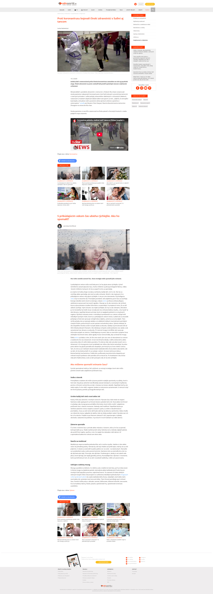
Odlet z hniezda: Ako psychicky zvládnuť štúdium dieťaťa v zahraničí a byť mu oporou (143, 51)
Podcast (85, 10)
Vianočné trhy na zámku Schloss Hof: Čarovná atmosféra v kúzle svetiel (143, 72)
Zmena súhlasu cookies (88, 582)
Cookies (84, 580)
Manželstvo (135, 103)
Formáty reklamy (111, 580)
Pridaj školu (60, 571)
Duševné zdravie (143, 106)
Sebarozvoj (136, 31)
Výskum (72, 490)
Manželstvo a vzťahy (139, 27)
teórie (105, 301)
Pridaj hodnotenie (62, 578)
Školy (121, 10)
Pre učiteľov (130, 559)
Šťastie (145, 99)
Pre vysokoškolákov (132, 563)
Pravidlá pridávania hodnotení (89, 575)
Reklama (109, 571)
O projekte (134, 571)
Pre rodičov (130, 557)
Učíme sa (135, 37)
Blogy (93, 10)
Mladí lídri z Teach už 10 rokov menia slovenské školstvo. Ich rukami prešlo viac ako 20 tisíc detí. (143, 78)
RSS (108, 582)
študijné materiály (111, 10)
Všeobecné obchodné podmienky (90, 573)
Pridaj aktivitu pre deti (63, 573)
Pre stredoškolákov (132, 561)
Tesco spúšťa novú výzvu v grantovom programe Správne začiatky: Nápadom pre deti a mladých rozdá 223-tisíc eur (141, 59)
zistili (72, 299)
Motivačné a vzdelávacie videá (141, 24)
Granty (140, 10)
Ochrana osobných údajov (89, 578)
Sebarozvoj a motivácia (63, 13)
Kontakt (109, 578)
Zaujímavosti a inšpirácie (78, 13)
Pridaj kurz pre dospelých (63, 575)
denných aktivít (81, 477)
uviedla (82, 103)
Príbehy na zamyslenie (139, 18)
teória (77, 337)
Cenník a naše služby (112, 575)
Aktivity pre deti (130, 10)
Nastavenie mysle (145, 103)
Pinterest (143, 561)
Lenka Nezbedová (62, 28)
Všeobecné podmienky (88, 571)
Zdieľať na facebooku (68, 161)
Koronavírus (73, 154)
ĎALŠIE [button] (147, 10)
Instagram (143, 557)
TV (77, 10)
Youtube (143, 559)
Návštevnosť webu (111, 573)
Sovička (100, 10)
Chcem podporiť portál (103, 562)
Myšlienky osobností (139, 21)
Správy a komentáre (138, 34)
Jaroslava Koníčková (70, 226)
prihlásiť (141, 4)
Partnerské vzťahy (136, 99)
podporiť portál (150, 4)
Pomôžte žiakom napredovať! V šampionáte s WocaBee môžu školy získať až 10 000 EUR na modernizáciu (143, 66)
